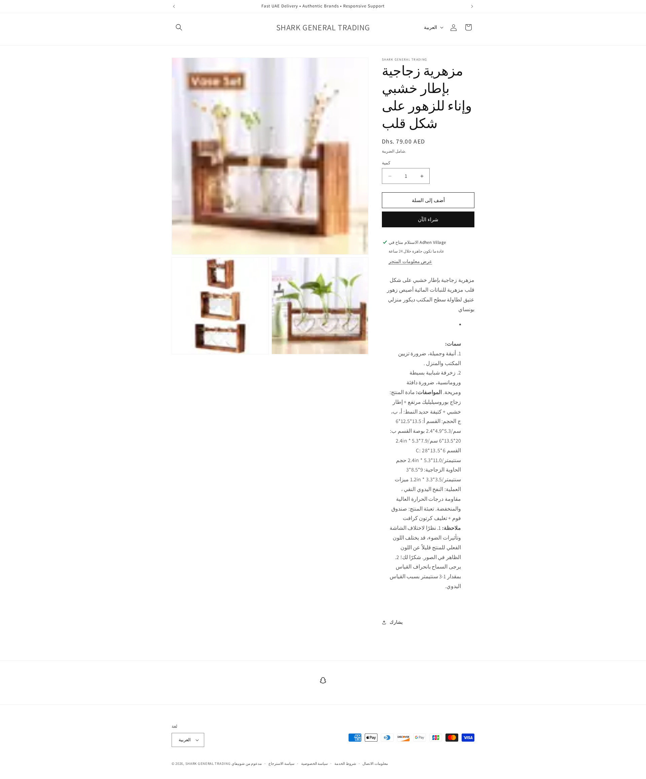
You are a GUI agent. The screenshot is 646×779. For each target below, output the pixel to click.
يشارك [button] (396, 622)
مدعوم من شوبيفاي (246, 763)
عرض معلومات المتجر (410, 261)
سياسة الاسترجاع (281, 763)
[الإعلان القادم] (472, 6)
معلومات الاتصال (375, 763)
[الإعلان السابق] (174, 6)
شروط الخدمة (345, 763)
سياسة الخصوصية (314, 763)
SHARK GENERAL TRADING (208, 763)
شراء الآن (428, 219)
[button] (179, 27)
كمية (386, 163)
